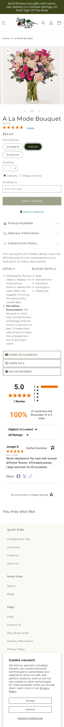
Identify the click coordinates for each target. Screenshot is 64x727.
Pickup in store (32, 175)
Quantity (8, 162)
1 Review (30, 128)
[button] (43, 23)
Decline (30, 709)
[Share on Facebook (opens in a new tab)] (18, 476)
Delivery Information (20, 641)
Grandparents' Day (18, 539)
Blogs (10, 594)
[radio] (46, 387)
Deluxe (33, 146)
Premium (13, 154)
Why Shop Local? (18, 633)
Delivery (12, 175)
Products (12, 555)
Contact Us (14, 624)
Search (11, 586)
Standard (12, 146)
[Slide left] (24, 111)
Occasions (13, 547)
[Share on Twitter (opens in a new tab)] (24, 476)
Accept (30, 700)
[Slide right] (40, 111)
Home (6, 38)
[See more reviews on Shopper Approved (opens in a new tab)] (30, 476)
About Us (13, 563)
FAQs (10, 616)
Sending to (15, 182)
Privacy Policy (16, 649)
